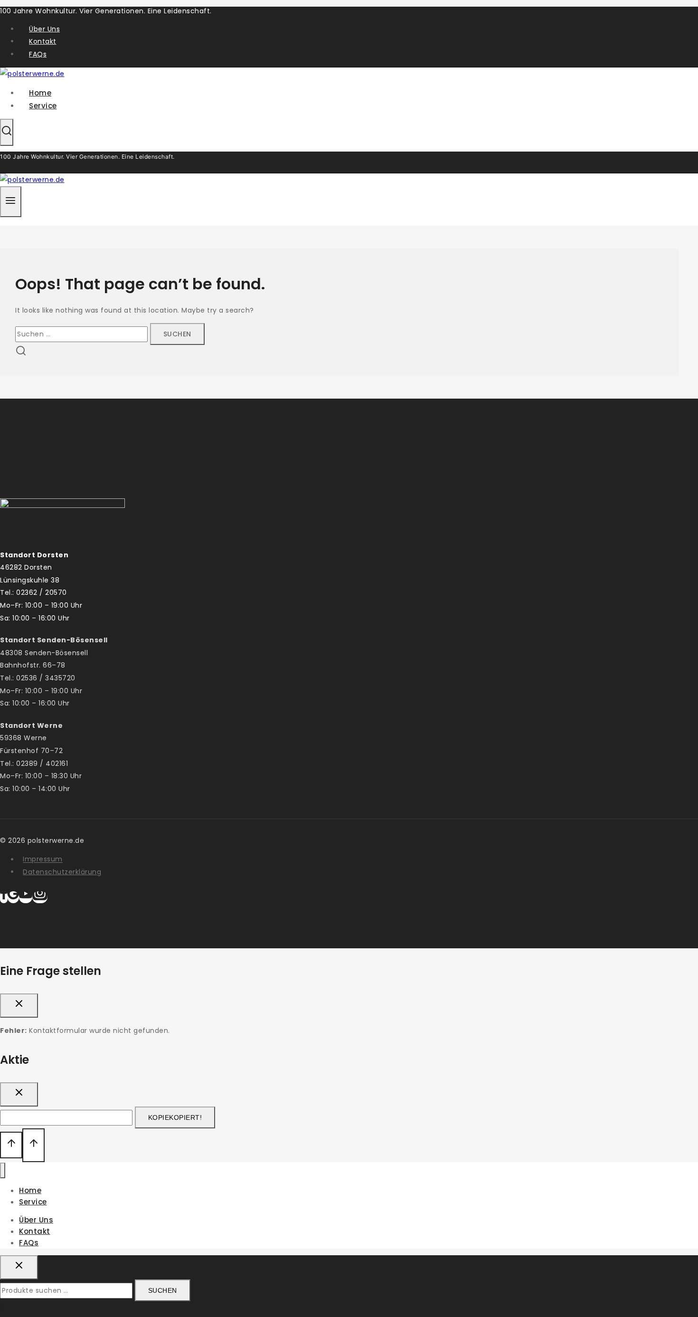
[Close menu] (2, 1170)
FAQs (38, 54)
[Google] (13, 897)
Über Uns (44, 29)
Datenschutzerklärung (62, 872)
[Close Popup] (19, 1005)
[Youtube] (25, 897)
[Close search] (19, 1267)
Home (30, 1190)
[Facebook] (4, 897)
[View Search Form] (6, 132)
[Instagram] (39, 897)
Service (43, 106)
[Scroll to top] (11, 1145)
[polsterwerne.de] (32, 179)
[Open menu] (10, 201)
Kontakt (43, 41)
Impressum (43, 859)
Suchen (162, 1290)
